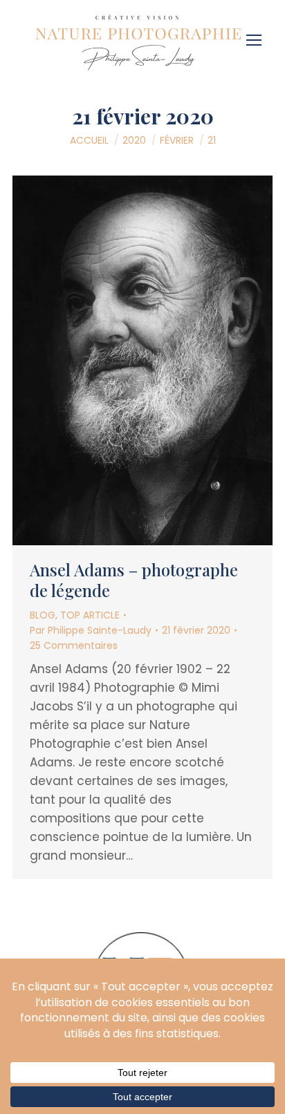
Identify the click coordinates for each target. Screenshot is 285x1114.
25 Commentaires (74, 645)
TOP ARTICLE (90, 615)
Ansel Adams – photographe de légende (134, 579)
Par (90, 630)
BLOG (42, 615)
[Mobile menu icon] (257, 35)
